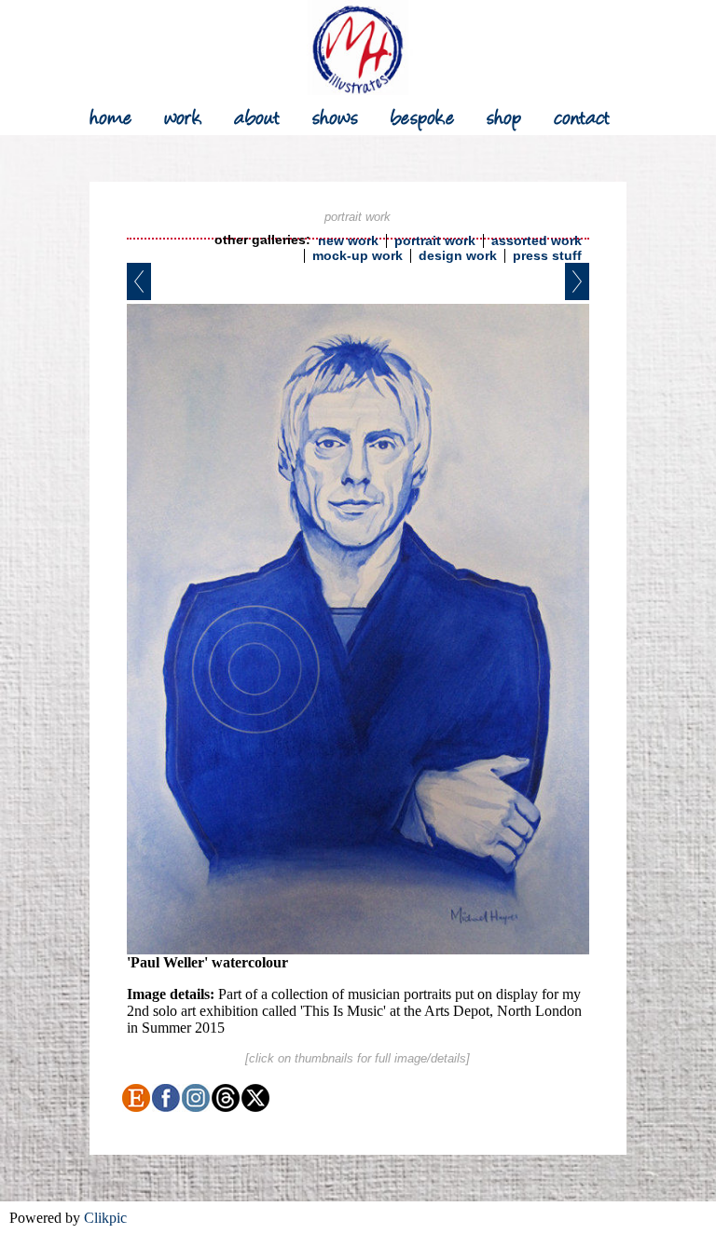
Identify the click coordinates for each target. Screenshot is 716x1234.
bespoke (423, 115)
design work (458, 256)
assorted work (536, 241)
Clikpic (105, 1218)
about (257, 115)
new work (348, 241)
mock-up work (357, 256)
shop (504, 115)
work (183, 115)
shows (335, 115)
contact (582, 115)
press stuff (547, 256)
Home (110, 115)
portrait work (434, 241)
